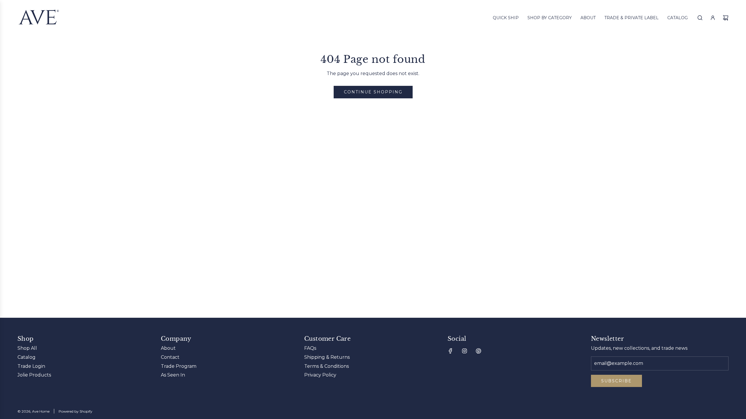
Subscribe (616, 381)
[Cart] (725, 17)
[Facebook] (450, 351)
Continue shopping (373, 92)
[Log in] (712, 17)
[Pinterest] (478, 351)
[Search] (700, 17)
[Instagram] (464, 351)
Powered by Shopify (75, 411)
